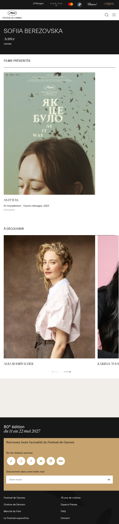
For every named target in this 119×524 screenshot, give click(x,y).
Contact (65, 518)
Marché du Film (12, 511)
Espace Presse (69, 504)
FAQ (63, 511)
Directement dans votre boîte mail (25, 471)
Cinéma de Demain (14, 504)
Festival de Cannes (14, 497)
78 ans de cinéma (71, 497)
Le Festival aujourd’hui (16, 518)
